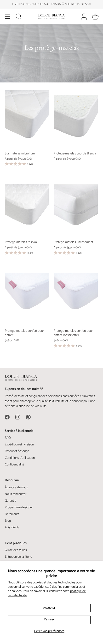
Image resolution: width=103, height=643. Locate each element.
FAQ (8, 438)
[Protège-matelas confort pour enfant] (27, 297)
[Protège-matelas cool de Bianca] (76, 119)
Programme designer (19, 507)
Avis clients (12, 527)
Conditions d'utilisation (20, 458)
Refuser (49, 619)
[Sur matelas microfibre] (27, 119)
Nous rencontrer (15, 494)
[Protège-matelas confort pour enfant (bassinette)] (76, 297)
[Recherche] (18, 17)
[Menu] (7, 16)
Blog (8, 521)
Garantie (10, 501)
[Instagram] (17, 417)
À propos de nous (16, 487)
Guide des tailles (16, 550)
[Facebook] (7, 417)
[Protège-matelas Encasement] (76, 208)
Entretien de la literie (18, 557)
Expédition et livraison (19, 444)
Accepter (49, 608)
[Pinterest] (28, 417)
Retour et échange (17, 451)
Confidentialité (14, 464)
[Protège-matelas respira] (27, 208)
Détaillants (12, 514)
